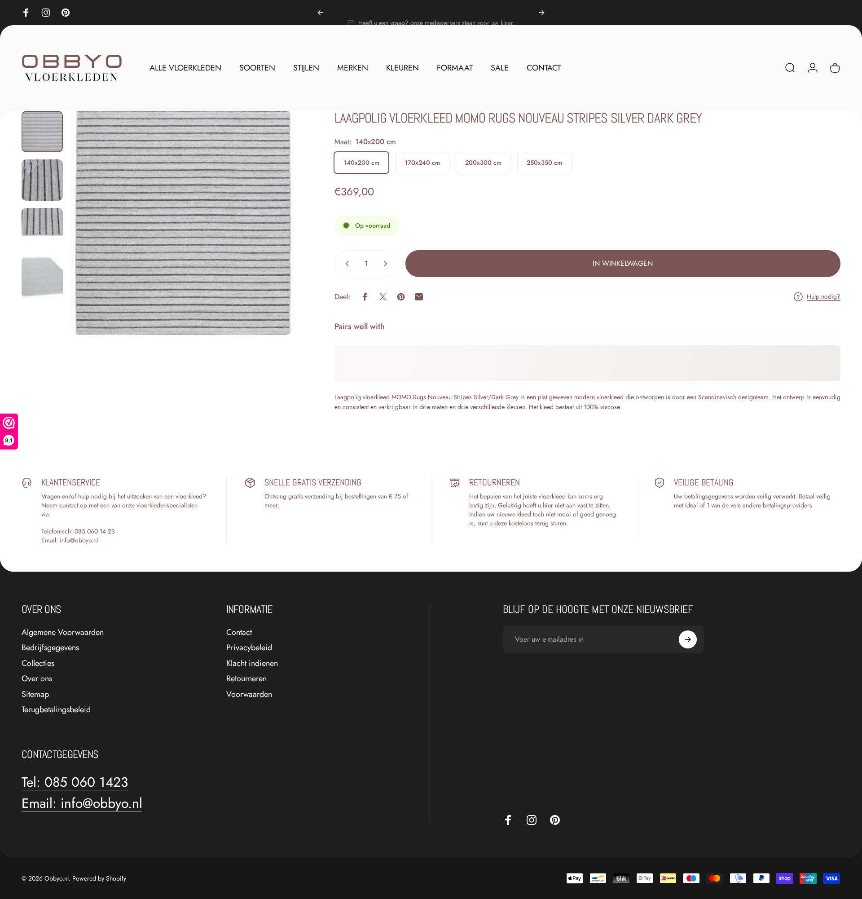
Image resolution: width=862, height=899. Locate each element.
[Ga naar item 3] (42, 228)
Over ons (37, 679)
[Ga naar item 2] (42, 180)
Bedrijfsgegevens (50, 648)
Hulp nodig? (823, 297)
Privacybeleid (249, 648)
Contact (239, 632)
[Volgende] (541, 12)
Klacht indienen (252, 663)
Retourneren (246, 679)
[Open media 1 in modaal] (182, 223)
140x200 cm (361, 162)
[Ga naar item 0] (42, 131)
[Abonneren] (688, 639)
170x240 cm (422, 162)
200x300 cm (483, 162)
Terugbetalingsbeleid (56, 710)
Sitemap (35, 694)
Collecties (38, 663)
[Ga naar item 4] (42, 277)
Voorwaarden (249, 694)
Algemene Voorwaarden (63, 632)
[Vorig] (320, 12)
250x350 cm (544, 162)
